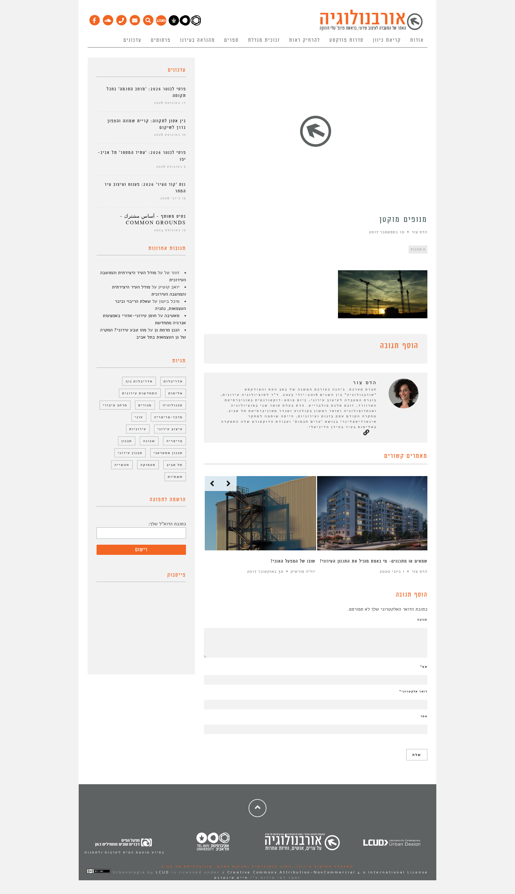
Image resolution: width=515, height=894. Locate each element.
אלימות (175, 393)
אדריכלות (173, 381)
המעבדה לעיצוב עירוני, (322, 866)
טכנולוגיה (173, 405)
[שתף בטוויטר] (216, 347)
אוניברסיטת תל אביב (187, 866)
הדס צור (419, 232)
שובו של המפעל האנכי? (293, 561)
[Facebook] (94, 18)
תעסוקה (148, 464)
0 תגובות (418, 249)
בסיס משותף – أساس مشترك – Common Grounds (153, 219)
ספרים (231, 40)
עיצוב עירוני (170, 429)
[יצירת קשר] (121, 18)
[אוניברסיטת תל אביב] (184, 24)
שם (423, 667)
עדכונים (132, 40)
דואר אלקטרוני (413, 691)
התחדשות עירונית (139, 393)
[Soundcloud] (107, 18)
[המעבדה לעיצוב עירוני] (161, 24)
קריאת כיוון (387, 40)
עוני (139, 417)
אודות (417, 40)
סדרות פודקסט (346, 40)
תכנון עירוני (130, 452)
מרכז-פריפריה (168, 417)
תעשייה (121, 464)
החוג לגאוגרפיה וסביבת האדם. (252, 866)
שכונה (149, 440)
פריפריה (174, 440)
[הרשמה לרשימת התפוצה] (134, 18)
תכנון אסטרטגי (168, 452)
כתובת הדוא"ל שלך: (167, 524)
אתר (424, 716)
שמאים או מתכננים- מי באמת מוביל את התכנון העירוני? (373, 561)
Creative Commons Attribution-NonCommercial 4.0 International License (327, 872)
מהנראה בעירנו (197, 40)
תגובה (422, 619)
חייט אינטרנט (231, 877)
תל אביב (175, 464)
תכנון (126, 440)
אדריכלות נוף (139, 381)
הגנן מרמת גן (166, 330)
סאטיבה (172, 315)
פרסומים (161, 40)
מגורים (145, 405)
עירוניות (137, 429)
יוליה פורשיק (303, 571)
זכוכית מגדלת (264, 40)
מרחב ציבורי (115, 405)
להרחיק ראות (304, 40)
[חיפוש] (148, 18)
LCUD (163, 872)
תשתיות (175, 476)
